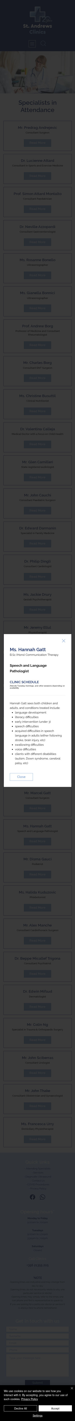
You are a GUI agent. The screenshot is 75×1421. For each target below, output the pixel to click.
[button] (63, 641)
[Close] (69, 1390)
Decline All (20, 1408)
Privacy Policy (29, 1399)
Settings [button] (37, 1415)
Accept (55, 1408)
